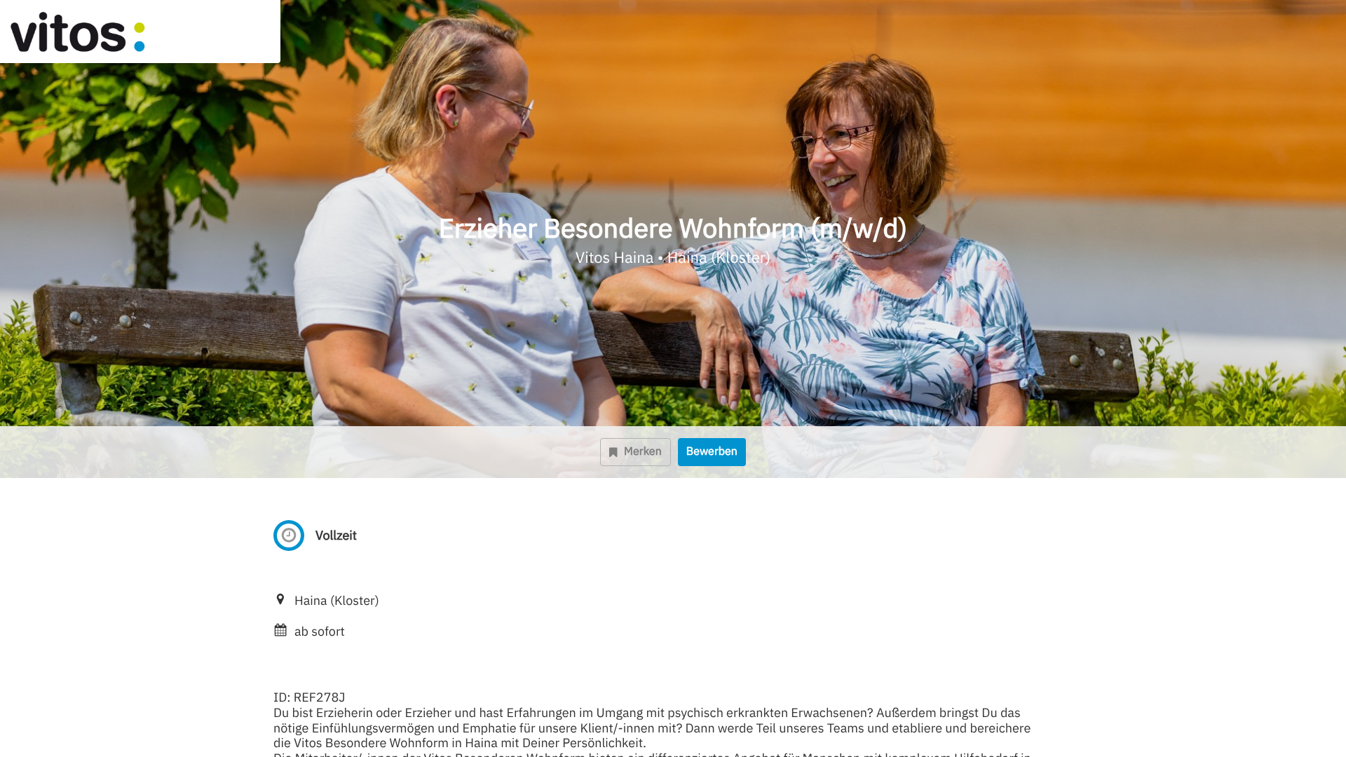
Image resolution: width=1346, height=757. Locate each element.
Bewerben (711, 451)
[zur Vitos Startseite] (103, 32)
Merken (643, 451)
